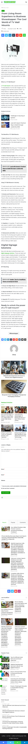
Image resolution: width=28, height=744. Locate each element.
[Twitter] (5, 339)
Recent (4, 522)
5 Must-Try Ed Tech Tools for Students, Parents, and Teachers (6, 435)
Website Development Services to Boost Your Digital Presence (17, 666)
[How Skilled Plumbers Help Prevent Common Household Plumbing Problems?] (6, 529)
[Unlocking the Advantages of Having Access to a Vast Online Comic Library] (21, 409)
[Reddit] (17, 339)
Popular (13, 522)
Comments (23, 522)
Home (4, 7)
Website (3, 480)
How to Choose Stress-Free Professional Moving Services (18, 673)
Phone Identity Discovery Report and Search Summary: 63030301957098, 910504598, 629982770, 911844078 (14, 537)
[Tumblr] (11, 339)
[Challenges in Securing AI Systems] (5, 117)
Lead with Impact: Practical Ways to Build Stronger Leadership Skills (18, 125)
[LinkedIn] (8, 339)
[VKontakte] (19, 339)
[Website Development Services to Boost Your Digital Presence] (5, 666)
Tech (7, 7)
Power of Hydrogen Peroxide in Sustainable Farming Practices (19, 687)
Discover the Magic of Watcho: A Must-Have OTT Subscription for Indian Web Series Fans (7, 417)
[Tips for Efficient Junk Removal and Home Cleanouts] (5, 659)
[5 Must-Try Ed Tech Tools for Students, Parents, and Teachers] (7, 428)
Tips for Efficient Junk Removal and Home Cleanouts (17, 659)
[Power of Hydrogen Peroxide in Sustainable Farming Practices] (5, 690)
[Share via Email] (22, 339)
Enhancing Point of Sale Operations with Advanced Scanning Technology (20, 435)
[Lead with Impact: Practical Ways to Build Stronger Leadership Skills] (5, 125)
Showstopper (14, 333)
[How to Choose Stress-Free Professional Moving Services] (5, 674)
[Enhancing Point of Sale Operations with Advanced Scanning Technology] (21, 428)
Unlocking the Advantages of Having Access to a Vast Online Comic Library (20, 417)
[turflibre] (10, 2)
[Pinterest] (14, 339)
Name (3, 469)
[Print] (25, 339)
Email (3, 474)
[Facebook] (2, 339)
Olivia (5, 28)
